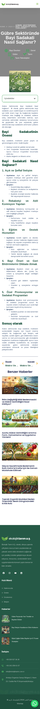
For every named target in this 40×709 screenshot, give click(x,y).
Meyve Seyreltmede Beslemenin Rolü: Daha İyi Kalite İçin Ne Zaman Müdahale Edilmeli (19, 468)
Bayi (3, 141)
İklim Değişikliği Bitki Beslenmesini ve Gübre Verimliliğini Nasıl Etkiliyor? (19, 401)
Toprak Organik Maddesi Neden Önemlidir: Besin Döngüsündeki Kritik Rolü (18, 501)
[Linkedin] (21, 573)
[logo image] (10, 4)
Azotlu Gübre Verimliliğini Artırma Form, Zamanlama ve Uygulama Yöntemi (19, 435)
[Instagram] (10, 573)
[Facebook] (4, 573)
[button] (35, 98)
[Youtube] (15, 573)
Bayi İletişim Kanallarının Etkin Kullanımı (25, 627)
